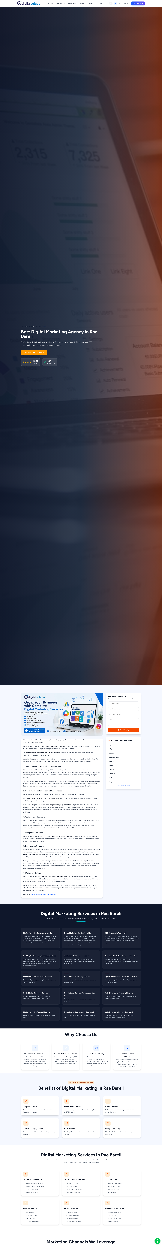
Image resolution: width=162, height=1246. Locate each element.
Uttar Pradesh (38, 326)
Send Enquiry (124, 730)
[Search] (110, 3)
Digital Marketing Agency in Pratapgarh (43, 894)
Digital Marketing (29, 326)
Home (22, 326)
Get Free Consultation (33, 353)
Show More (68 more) (123, 785)
